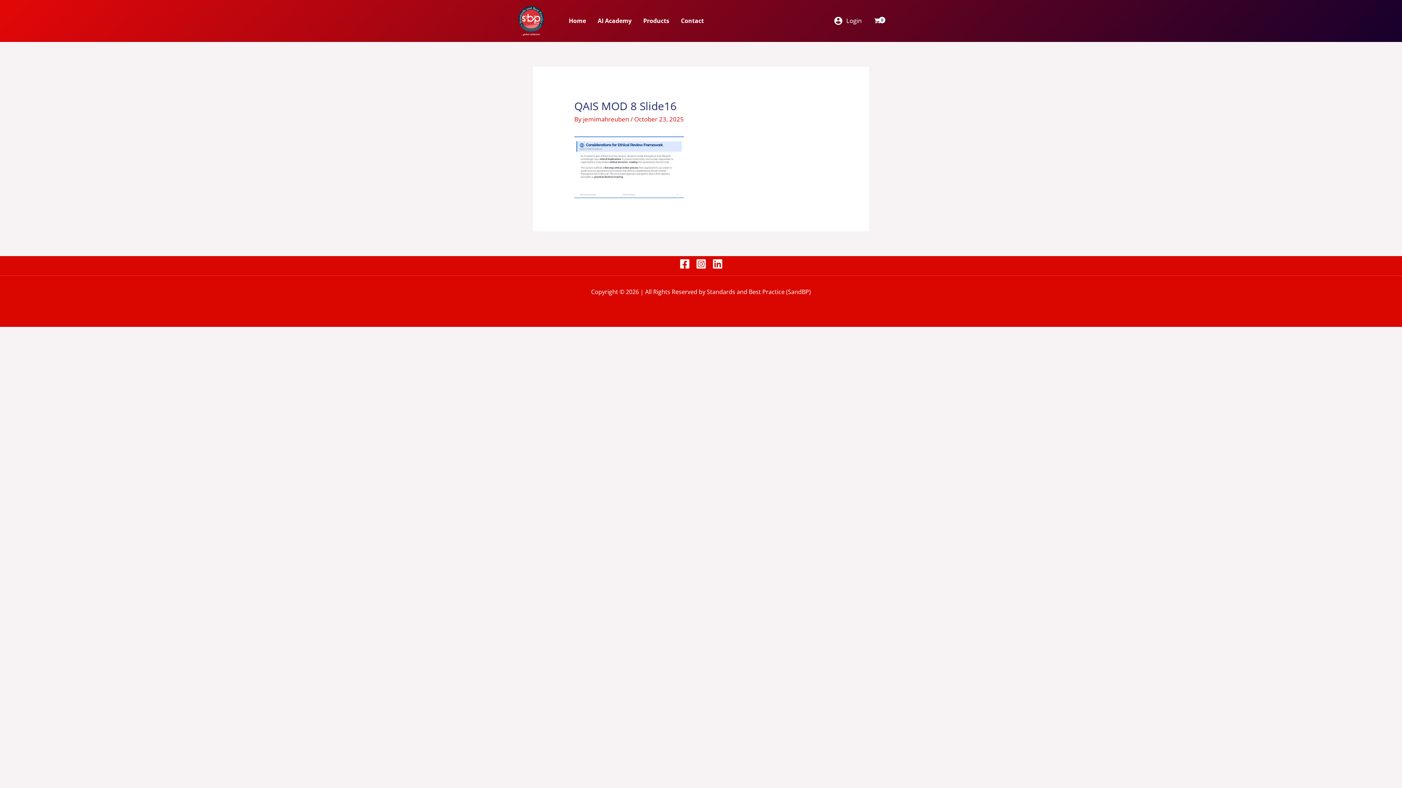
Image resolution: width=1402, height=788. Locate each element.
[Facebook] (685, 264)
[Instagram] (701, 264)
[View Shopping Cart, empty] (877, 21)
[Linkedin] (718, 264)
